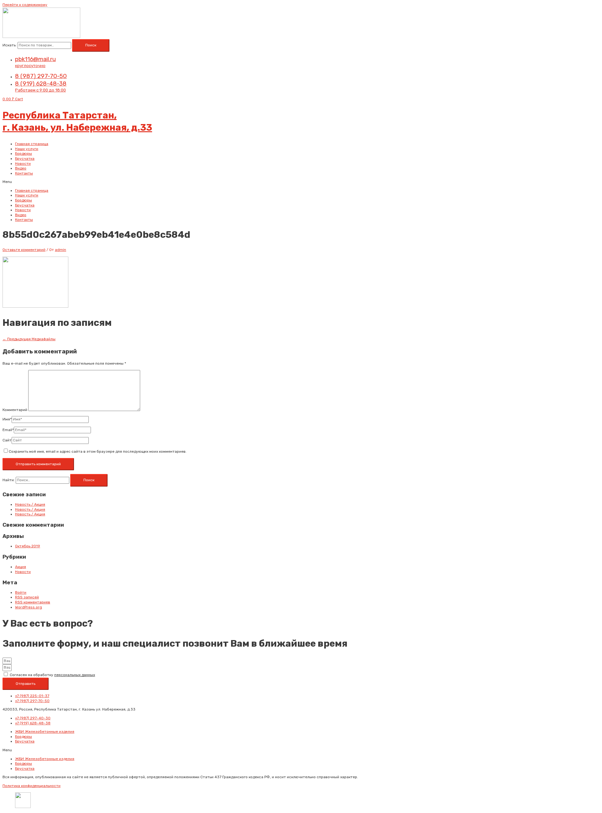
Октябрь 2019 (27, 546)
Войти (20, 592)
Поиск (90, 45)
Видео (20, 168)
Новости (23, 163)
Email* (8, 430)
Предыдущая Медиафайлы (29, 339)
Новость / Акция (30, 504)
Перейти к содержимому (25, 5)
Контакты (24, 173)
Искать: (10, 45)
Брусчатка (24, 158)
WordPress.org (28, 607)
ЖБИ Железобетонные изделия (44, 731)
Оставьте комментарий (24, 250)
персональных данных (74, 675)
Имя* (7, 419)
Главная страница (31, 144)
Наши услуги (26, 149)
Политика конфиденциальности (32, 786)
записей (27, 597)
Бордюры (23, 153)
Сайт (7, 440)
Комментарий (15, 410)
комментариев (32, 602)
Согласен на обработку (52, 675)
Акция (20, 567)
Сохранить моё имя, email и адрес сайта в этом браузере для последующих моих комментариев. (98, 451)
